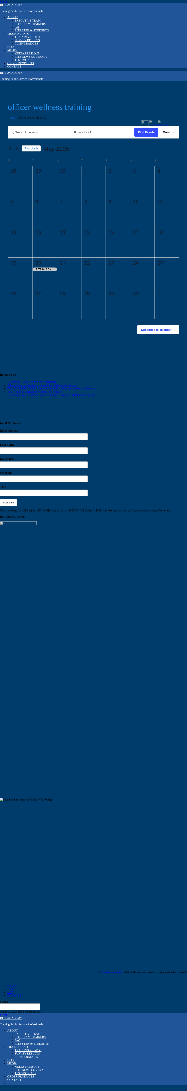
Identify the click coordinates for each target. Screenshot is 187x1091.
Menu (3, 1)
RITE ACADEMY (11, 4)
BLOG (11, 46)
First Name (7, 444)
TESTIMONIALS (25, 59)
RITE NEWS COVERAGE (31, 56)
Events (12, 118)
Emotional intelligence (112, 972)
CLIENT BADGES (26, 43)
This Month (31, 148)
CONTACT (14, 66)
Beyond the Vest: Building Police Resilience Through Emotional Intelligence (51, 395)
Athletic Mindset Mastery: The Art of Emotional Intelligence (42, 385)
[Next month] (17, 148)
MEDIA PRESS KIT (27, 53)
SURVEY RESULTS (27, 40)
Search (4, 1001)
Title (3, 486)
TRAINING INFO (18, 33)
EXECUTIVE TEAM (28, 20)
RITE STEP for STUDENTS (32, 30)
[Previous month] (10, 148)
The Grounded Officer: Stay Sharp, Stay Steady (34, 391)
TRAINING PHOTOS (28, 37)
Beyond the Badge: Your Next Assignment (31, 381)
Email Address (9, 430)
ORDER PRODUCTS (20, 63)
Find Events (146, 132)
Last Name (7, 458)
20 (38, 262)
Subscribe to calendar (156, 330)
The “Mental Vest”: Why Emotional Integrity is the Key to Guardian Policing (51, 388)
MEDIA (12, 50)
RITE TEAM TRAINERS (30, 23)
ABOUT (12, 17)
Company (6, 472)
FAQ (17, 27)
